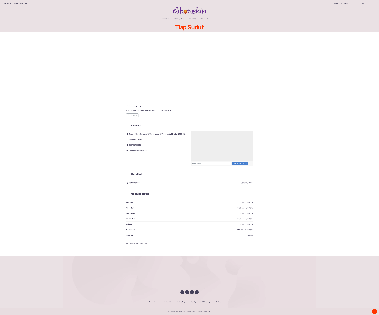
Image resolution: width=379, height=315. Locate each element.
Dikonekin (152, 300)
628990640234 (135, 138)
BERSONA (182, 310)
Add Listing (206, 300)
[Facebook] (182, 291)
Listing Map (181, 300)
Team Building (150, 109)
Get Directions (239, 162)
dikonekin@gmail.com (20, 4)
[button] (212, 19)
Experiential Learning (135, 109)
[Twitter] (192, 291)
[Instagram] (197, 291)
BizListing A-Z (166, 300)
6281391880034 (135, 144)
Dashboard (219, 300)
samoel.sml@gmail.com (138, 149)
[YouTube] (187, 291)
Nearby (193, 300)
